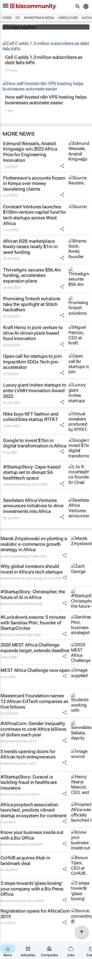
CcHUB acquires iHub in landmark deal (25, 860)
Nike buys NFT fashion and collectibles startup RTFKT (31, 416)
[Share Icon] (62, 165)
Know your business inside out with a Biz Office (32, 835)
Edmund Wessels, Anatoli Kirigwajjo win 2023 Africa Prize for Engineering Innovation (30, 152)
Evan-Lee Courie (12, 604)
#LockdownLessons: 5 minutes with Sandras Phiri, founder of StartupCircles (33, 622)
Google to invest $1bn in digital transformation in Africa (34, 443)
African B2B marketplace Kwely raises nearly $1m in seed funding (30, 246)
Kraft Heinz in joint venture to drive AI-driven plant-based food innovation (33, 333)
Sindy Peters (9, 741)
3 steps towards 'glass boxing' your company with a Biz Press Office (32, 888)
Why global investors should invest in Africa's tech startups (31, 569)
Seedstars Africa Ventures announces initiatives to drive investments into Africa (33, 505)
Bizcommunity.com (14, 844)
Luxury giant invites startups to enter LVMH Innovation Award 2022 (34, 390)
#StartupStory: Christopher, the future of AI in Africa (33, 594)
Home (7, 18)
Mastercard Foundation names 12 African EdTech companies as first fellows (34, 701)
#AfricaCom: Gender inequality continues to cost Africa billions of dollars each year (33, 729)
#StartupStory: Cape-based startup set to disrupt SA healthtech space (32, 472)
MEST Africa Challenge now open (35, 670)
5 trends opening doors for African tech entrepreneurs (28, 754)
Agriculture (68, 18)
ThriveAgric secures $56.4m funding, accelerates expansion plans (32, 275)
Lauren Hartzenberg (14, 556)
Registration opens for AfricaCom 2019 (35, 913)
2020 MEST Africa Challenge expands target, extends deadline (35, 647)
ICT (18, 18)
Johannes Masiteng (17, 484)
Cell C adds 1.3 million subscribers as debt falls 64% (43, 59)
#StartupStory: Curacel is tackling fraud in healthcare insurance (29, 782)
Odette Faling (10, 763)
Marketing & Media (39, 18)
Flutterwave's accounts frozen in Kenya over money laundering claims (34, 183)
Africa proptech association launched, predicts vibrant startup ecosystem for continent (33, 810)
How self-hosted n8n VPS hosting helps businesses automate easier (45, 99)
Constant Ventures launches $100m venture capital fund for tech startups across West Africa (34, 215)
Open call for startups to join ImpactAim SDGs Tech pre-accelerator (32, 361)
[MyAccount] (87, 6)
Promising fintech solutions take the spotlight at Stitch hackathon (31, 304)
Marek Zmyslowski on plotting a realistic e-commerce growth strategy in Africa (34, 544)
